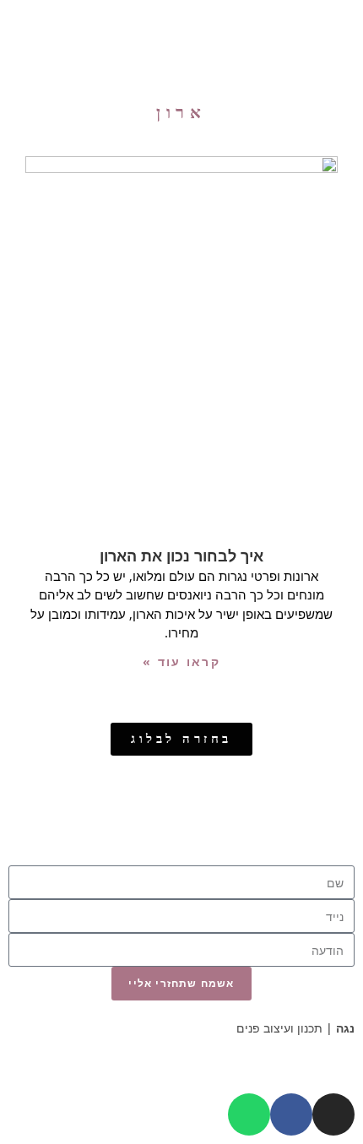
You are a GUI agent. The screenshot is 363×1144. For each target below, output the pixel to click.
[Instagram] (333, 1114)
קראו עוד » (181, 661)
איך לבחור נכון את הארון (181, 555)
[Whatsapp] (249, 1114)
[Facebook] (291, 1114)
